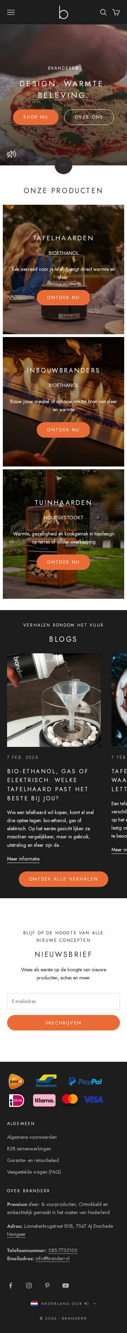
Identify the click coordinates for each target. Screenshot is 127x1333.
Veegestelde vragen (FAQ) (34, 1171)
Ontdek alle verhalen (63, 879)
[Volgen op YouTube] (65, 1285)
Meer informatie (23, 858)
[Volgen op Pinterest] (47, 1285)
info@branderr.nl (52, 1258)
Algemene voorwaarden (32, 1137)
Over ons (89, 117)
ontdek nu (63, 297)
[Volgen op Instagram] (28, 1285)
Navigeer (16, 1234)
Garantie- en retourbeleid (33, 1160)
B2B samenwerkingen (29, 1148)
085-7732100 (63, 1250)
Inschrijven (64, 1023)
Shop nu (35, 117)
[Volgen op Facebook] (10, 1285)
